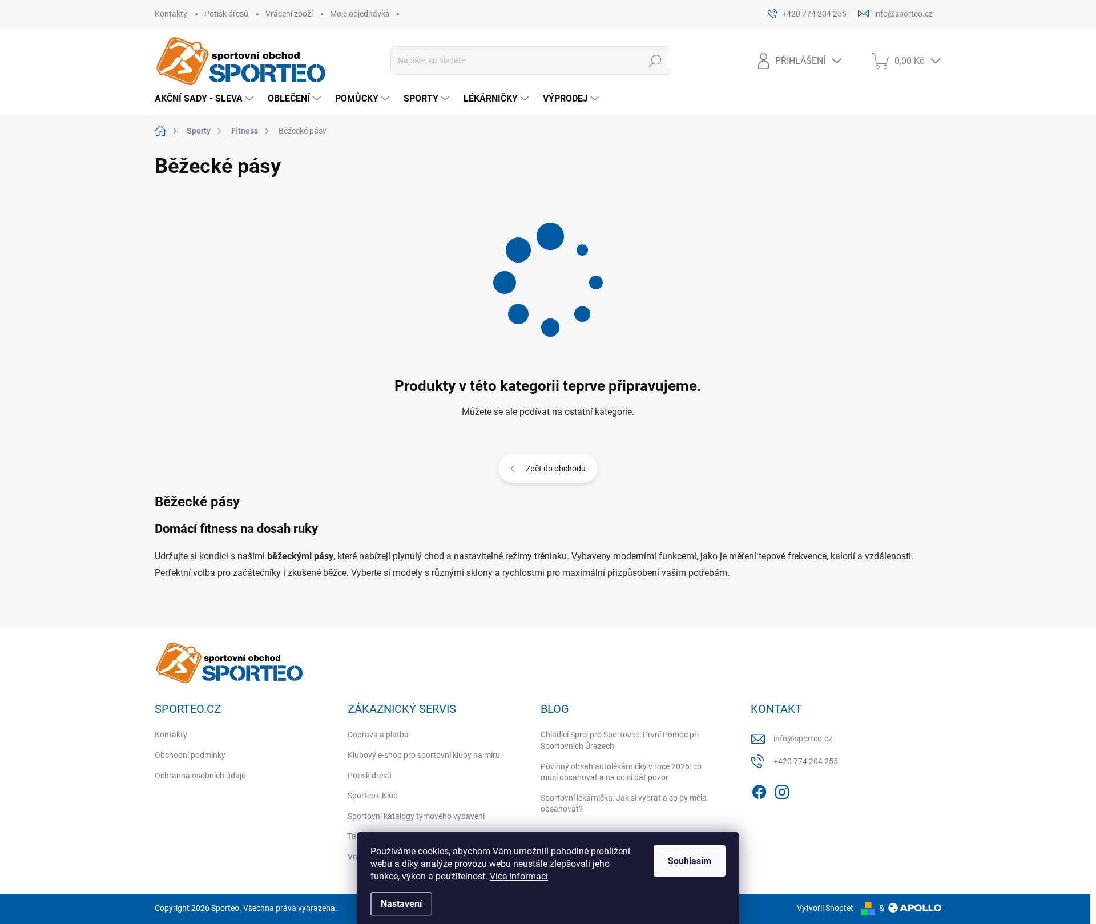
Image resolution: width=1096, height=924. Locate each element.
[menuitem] (205, 99)
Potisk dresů (226, 13)
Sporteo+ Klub (373, 795)
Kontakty (171, 13)
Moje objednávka (360, 13)
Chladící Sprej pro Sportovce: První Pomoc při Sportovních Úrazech (620, 740)
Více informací (519, 876)
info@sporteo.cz (802, 738)
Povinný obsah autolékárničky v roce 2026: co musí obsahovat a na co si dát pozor (621, 772)
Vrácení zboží (289, 13)
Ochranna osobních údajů (200, 775)
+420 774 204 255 (805, 761)
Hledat (655, 60)
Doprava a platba (378, 734)
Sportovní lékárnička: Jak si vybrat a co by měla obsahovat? (624, 803)
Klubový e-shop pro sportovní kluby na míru (424, 755)
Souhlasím (689, 861)
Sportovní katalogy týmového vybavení (416, 816)
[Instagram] (782, 790)
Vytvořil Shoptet (825, 908)
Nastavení (401, 903)
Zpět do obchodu (556, 468)
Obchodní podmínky (190, 755)
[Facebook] (759, 790)
